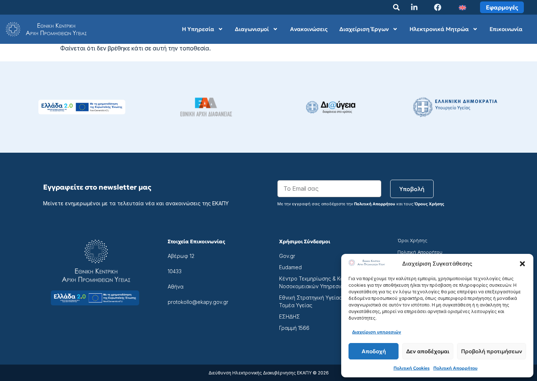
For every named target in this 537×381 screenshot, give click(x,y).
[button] (522, 263)
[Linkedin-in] (414, 7)
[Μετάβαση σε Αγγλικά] (462, 7)
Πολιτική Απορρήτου (455, 368)
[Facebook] (437, 7)
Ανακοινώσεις (309, 29)
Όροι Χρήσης (412, 240)
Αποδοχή (374, 351)
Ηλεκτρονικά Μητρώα (439, 29)
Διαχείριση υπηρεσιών (376, 332)
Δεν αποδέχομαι (427, 351)
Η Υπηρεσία (198, 29)
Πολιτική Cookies (411, 368)
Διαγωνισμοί (252, 29)
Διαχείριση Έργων (364, 29)
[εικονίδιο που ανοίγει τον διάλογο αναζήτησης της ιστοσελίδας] (396, 7)
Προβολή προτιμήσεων (491, 351)
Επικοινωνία (506, 29)
